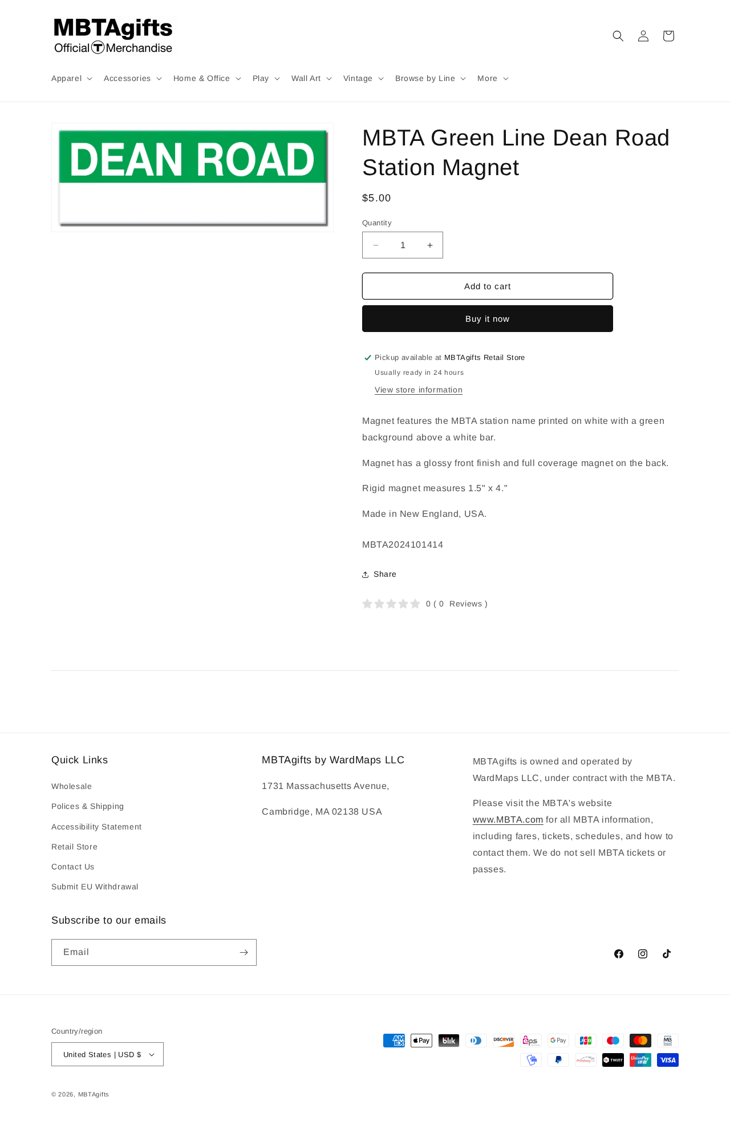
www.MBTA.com (508, 819)
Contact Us (73, 866)
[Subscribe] (243, 952)
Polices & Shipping (87, 806)
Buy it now (487, 318)
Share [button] (385, 573)
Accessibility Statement (96, 826)
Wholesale (71, 786)
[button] (70, 78)
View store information (419, 389)
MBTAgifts (94, 1094)
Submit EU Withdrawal (95, 886)
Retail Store (74, 846)
